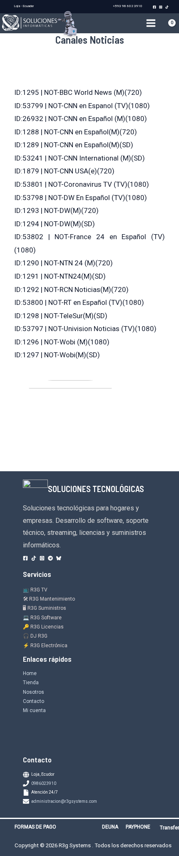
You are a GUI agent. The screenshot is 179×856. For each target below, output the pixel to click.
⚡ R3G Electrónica (45, 645)
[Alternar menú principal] (151, 23)
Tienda (31, 682)
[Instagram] (160, 7)
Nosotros (33, 692)
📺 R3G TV (35, 590)
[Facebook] (154, 7)
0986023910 (43, 783)
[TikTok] (167, 7)
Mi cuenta (34, 710)
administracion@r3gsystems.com (64, 801)
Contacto (33, 701)
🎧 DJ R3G (35, 636)
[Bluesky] (58, 558)
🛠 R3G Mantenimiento (49, 599)
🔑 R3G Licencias (43, 627)
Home (30, 673)
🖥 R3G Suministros (44, 608)
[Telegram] (50, 558)
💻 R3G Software (42, 618)
